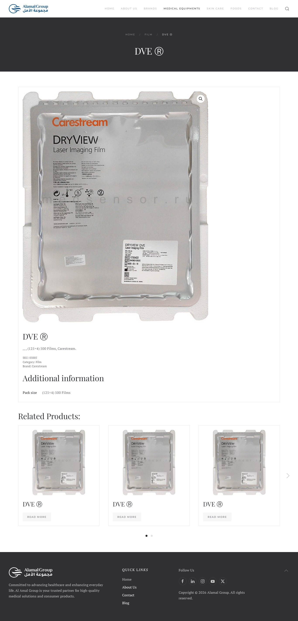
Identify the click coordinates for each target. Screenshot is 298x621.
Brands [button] (150, 8)
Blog (274, 8)
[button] (287, 8)
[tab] (146, 536)
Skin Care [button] (215, 8)
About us (129, 8)
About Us (129, 587)
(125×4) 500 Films (56, 392)
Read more (36, 517)
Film (38, 362)
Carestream (39, 366)
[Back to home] (28, 8)
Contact (255, 8)
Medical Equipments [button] (182, 8)
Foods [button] (236, 8)
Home (109, 8)
